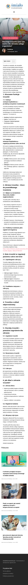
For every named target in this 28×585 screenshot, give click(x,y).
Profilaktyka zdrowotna (10, 38)
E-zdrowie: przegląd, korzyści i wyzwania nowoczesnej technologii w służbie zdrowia (13, 473)
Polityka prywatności (8, 576)
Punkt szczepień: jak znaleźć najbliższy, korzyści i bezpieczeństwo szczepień (11, 505)
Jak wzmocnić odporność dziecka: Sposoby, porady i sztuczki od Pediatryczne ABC (13, 537)
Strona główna (7, 571)
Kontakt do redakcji (8, 573)
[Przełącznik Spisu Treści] (12, 61)
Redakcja (10, 478)
